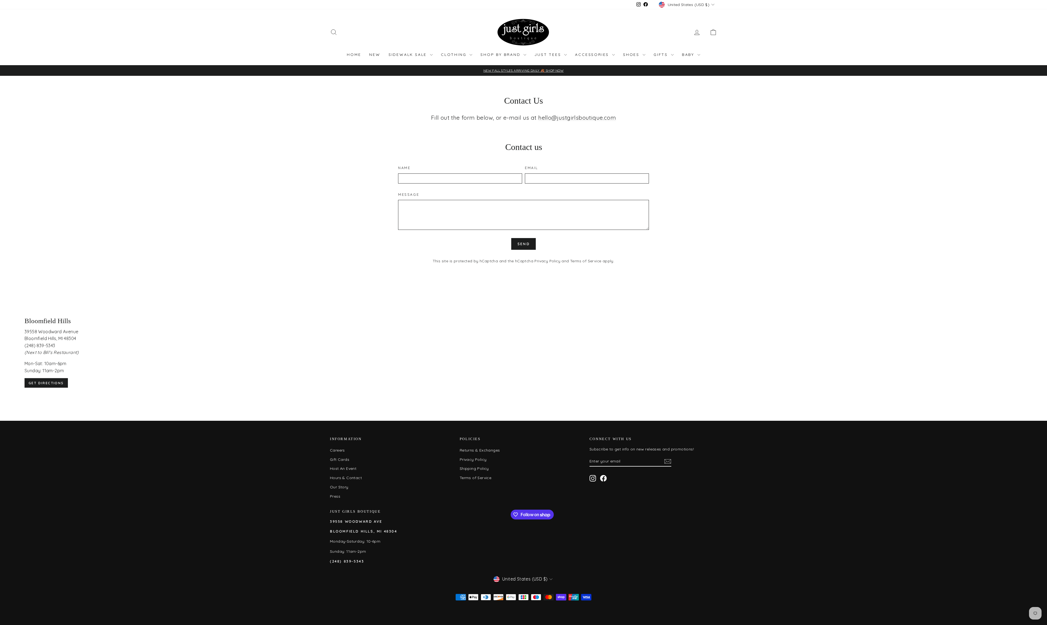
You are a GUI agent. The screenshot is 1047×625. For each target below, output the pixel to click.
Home (354, 54)
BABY (689, 54)
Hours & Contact (346, 477)
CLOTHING (454, 54)
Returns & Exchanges (480, 450)
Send (523, 244)
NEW (374, 54)
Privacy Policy (547, 261)
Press (335, 496)
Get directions (46, 383)
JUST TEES (548, 54)
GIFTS (662, 54)
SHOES (632, 54)
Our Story (339, 487)
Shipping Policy (474, 468)
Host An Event (343, 468)
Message (408, 194)
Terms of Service (585, 261)
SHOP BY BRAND (501, 54)
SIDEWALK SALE (409, 54)
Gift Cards (339, 459)
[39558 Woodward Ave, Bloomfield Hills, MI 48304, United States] (523, 352)
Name (404, 168)
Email (531, 168)
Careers (337, 450)
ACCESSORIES (593, 54)
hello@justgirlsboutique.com (577, 117)
